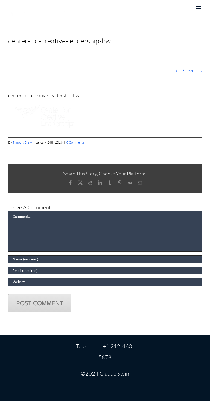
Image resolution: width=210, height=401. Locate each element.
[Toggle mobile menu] (199, 8)
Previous (191, 70)
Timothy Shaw (22, 142)
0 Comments (75, 142)
